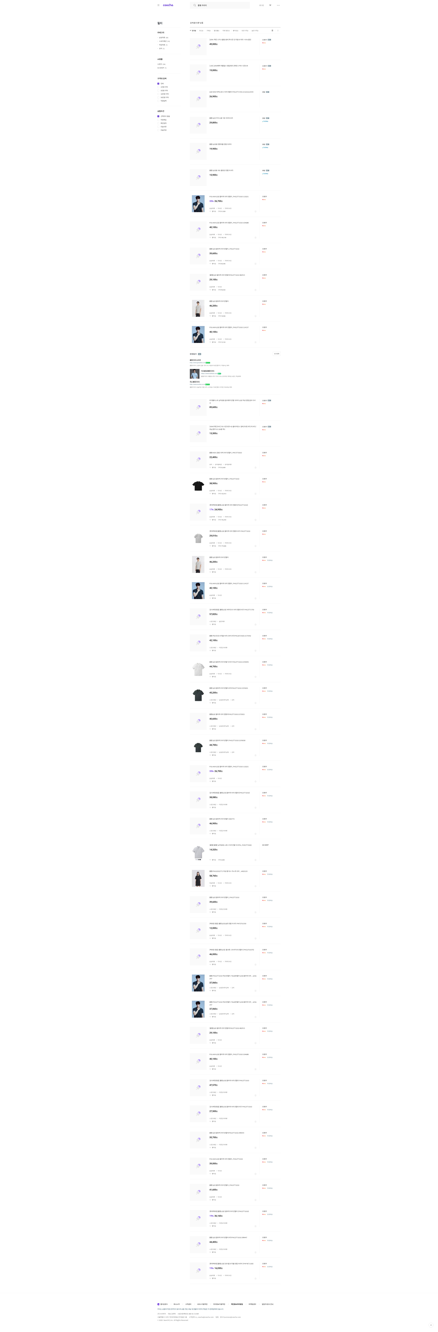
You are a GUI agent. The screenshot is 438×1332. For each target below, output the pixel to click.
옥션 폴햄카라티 (195, 382)
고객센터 (188, 1304)
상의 (233, 700)
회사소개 (177, 1304)
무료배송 (164, 120)
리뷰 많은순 (226, 30)
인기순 (194, 30)
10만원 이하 (165, 94)
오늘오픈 (164, 127)
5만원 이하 (164, 91)
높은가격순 (255, 30)
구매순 (209, 30)
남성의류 (163, 37)
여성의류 (163, 45)
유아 (161, 48)
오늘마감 (164, 130)
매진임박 (164, 123)
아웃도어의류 (223, 647)
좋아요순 (235, 30)
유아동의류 (228, 464)
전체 (162, 84)
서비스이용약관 (202, 1304)
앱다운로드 (164, 1304)
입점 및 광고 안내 (267, 1304)
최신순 (201, 30)
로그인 (261, 5)
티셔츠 (220, 208)
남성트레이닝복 (224, 700)
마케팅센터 (252, 1304)
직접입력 (164, 101)
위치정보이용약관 (219, 1304)
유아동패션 (218, 464)
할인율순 (216, 30)
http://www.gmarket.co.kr (197, 363)
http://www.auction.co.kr (197, 384)
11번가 (161, 64)
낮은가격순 (245, 30)
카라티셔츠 (228, 208)
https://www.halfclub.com (209, 373)
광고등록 (276, 354)
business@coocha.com (232, 1317)
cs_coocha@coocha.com (204, 1317)
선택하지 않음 (165, 116)
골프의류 (222, 621)
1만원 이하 (164, 87)
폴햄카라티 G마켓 (195, 360)
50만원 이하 (165, 97)
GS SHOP (161, 67)
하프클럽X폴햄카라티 (207, 371)
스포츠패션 (164, 41)
